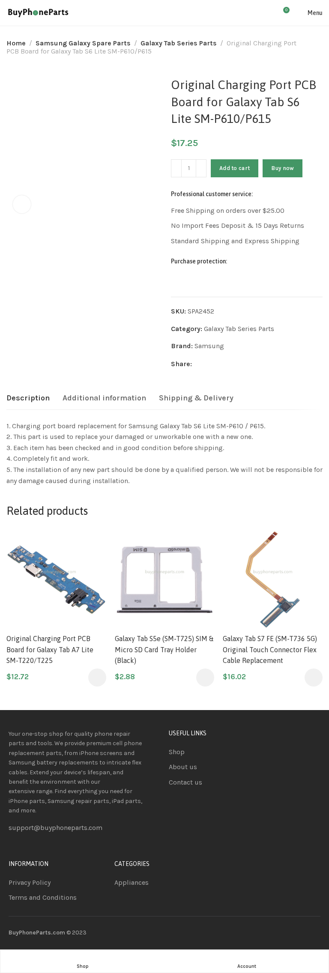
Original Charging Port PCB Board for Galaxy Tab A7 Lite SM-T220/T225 (49, 649)
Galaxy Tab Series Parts (179, 43)
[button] (97, 677)
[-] (176, 168)
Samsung (209, 346)
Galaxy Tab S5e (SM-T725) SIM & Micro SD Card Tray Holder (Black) (164, 649)
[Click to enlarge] (22, 204)
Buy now (282, 168)
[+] (201, 168)
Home (16, 43)
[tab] (28, 398)
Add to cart (234, 168)
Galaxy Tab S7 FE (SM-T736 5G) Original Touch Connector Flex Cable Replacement (270, 649)
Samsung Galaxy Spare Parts (83, 43)
